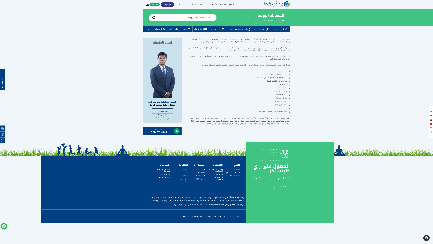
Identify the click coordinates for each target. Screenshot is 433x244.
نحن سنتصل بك (216, 29)
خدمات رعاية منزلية (190, 4)
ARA (157, 4)
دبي (2, 72)
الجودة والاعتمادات (164, 174)
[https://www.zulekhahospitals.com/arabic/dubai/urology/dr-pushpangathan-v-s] (162, 73)
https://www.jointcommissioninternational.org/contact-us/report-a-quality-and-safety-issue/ (198, 200)
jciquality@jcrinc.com (216, 204)
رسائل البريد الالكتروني (233, 172)
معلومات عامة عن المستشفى (217, 178)
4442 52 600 (159, 132)
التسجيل (185, 175)
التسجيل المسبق (278, 29)
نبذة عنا (233, 4)
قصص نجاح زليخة (200, 178)
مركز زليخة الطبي (2, 85)
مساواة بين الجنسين (216, 174)
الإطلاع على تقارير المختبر (238, 29)
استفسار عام (184, 182)
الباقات (223, 4)
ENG (153, 4)
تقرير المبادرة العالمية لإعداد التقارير (216, 170)
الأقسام (214, 4)
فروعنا (186, 172)
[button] (426, 238)
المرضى (171, 29)
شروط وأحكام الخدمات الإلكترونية (163, 170)
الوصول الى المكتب (234, 175)
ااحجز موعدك (164, 111)
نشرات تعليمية (200, 175)
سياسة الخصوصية (164, 177)
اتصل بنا (178, 4)
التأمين (184, 29)
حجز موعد (167, 4)
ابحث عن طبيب (204, 4)
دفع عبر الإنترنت (259, 29)
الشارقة (2, 77)
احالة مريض (236, 169)
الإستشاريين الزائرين (155, 29)
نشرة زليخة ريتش (200, 169)
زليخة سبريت (201, 172)
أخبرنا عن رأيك (199, 29)
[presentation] (159, 117)
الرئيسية (281, 20)
